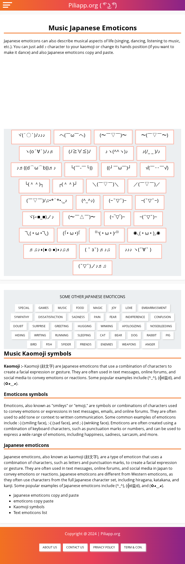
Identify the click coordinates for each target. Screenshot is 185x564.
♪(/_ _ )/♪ (151, 151)
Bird (33, 344)
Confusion (162, 317)
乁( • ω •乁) (36, 233)
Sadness (78, 317)
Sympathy (21, 317)
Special (23, 308)
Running (61, 335)
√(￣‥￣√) (157, 167)
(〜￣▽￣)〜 (113, 135)
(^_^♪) (88, 200)
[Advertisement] (92, 92)
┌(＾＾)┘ (68, 184)
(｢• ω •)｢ (71, 233)
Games (44, 308)
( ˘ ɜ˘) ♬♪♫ (97, 249)
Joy (114, 308)
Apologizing (131, 326)
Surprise (39, 326)
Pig (168, 335)
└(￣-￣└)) (81, 167)
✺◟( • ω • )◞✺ (146, 233)
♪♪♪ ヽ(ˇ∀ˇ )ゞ (140, 249)
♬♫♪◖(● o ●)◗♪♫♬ (50, 249)
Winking (107, 326)
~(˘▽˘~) (150, 200)
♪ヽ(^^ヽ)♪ (116, 151)
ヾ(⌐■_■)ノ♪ (41, 216)
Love (129, 308)
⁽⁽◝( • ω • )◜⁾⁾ (107, 233)
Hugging (85, 326)
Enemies (107, 344)
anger (150, 344)
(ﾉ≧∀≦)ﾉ (80, 151)
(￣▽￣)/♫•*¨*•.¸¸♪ (46, 200)
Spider (66, 344)
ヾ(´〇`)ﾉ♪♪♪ (31, 135)
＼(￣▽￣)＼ (105, 184)
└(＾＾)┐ (34, 184)
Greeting (62, 326)
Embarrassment (154, 308)
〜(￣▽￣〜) (154, 135)
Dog (134, 335)
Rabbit (152, 335)
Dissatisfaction (50, 317)
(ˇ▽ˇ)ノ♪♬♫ (92, 266)
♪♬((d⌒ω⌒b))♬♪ (36, 167)
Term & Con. (133, 547)
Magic (98, 308)
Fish (49, 344)
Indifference (135, 317)
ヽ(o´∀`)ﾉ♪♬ (39, 151)
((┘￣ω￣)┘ (119, 167)
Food (80, 308)
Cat (103, 335)
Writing (40, 335)
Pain (97, 317)
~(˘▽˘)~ (148, 216)
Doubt (18, 326)
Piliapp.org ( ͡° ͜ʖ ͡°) (92, 5)
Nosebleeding (161, 326)
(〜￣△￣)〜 (81, 216)
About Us (50, 547)
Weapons (129, 344)
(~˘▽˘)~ (117, 200)
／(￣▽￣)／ (146, 184)
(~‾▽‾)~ (117, 216)
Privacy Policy (104, 547)
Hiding (20, 335)
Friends (86, 344)
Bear (118, 335)
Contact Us (75, 547)
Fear (113, 317)
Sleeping (84, 335)
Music (62, 308)
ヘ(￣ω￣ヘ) (72, 135)
